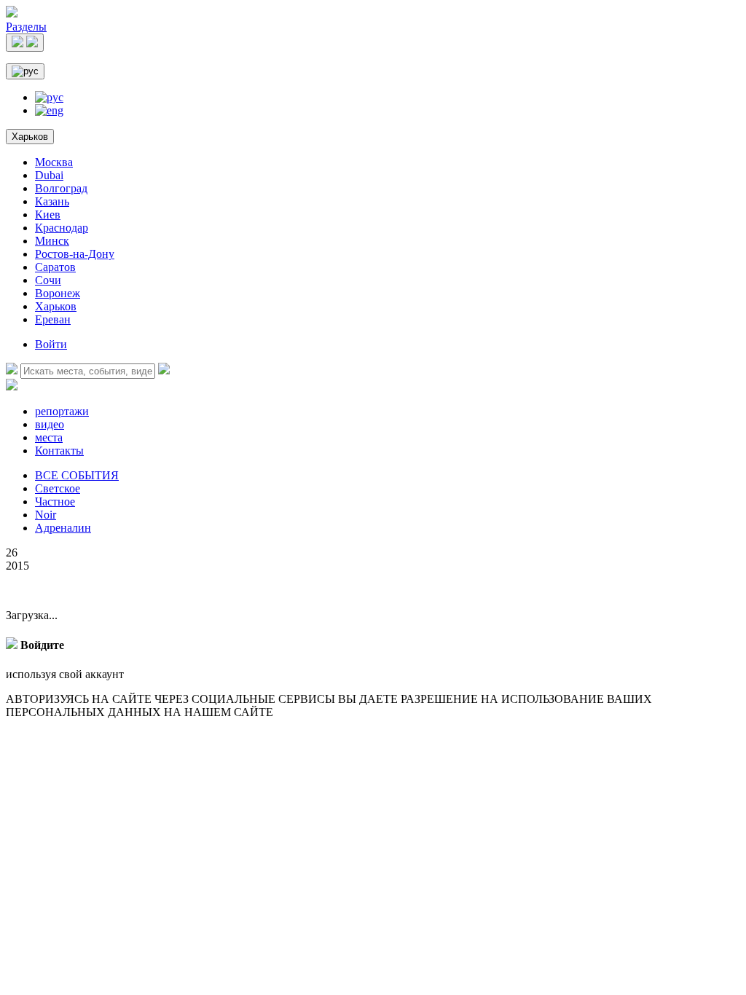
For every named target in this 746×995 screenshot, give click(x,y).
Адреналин (63, 528)
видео (49, 424)
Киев (47, 214)
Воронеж (57, 293)
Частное (55, 501)
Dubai (49, 175)
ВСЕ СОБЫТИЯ (77, 475)
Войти (51, 344)
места (49, 437)
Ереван (53, 319)
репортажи (62, 411)
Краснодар (61, 227)
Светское (57, 488)
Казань (52, 201)
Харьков (30, 136)
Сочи (48, 280)
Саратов (55, 267)
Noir (45, 514)
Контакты (59, 450)
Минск (52, 241)
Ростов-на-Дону (74, 254)
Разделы (26, 26)
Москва (54, 162)
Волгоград (61, 188)
